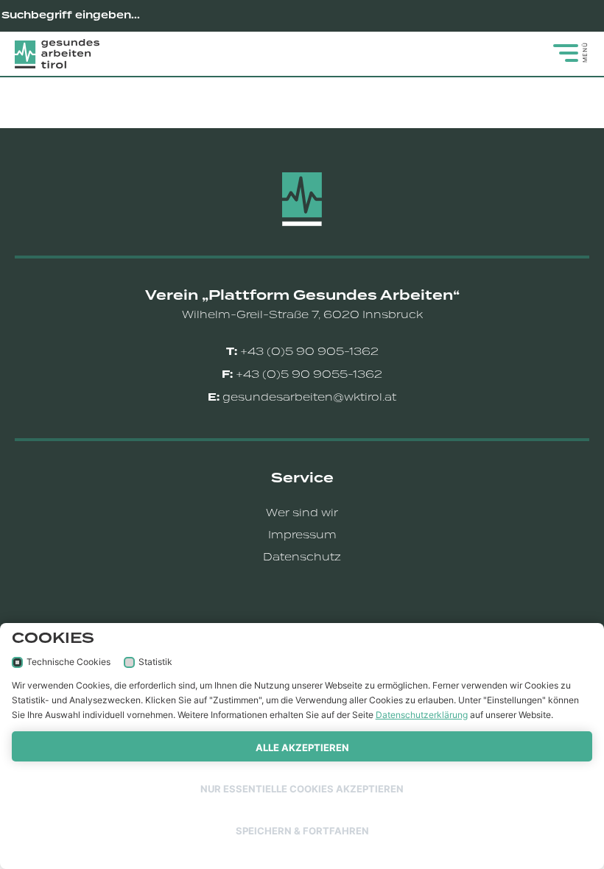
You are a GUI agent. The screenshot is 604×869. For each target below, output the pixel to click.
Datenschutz (302, 556)
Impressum (302, 534)
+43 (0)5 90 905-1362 (309, 351)
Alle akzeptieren (302, 747)
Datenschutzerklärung (422, 714)
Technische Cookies (68, 661)
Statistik (155, 661)
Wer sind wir (302, 512)
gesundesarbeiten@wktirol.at (309, 397)
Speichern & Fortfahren (302, 831)
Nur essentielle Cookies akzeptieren (302, 789)
